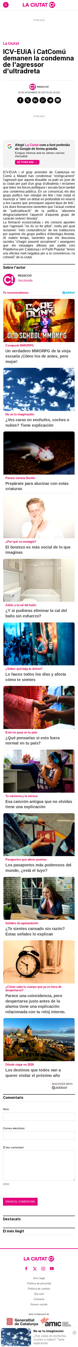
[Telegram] (50, 100)
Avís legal (39, 1278)
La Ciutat (11, 43)
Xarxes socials (39, 1304)
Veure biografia (25, 280)
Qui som (39, 1293)
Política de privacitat (39, 1283)
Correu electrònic (14, 1128)
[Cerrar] (74, 1333)
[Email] (58, 100)
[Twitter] (28, 100)
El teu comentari (13, 1147)
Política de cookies (39, 1288)
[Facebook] (20, 100)
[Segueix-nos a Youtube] (52, 1269)
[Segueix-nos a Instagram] (43, 1269)
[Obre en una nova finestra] (22, 1322)
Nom (6, 1109)
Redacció (43, 87)
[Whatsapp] (43, 100)
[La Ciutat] (39, 5)
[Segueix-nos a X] (35, 1269)
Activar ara (25, 162)
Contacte (39, 1299)
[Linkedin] (35, 100)
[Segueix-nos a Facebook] (26, 1269)
